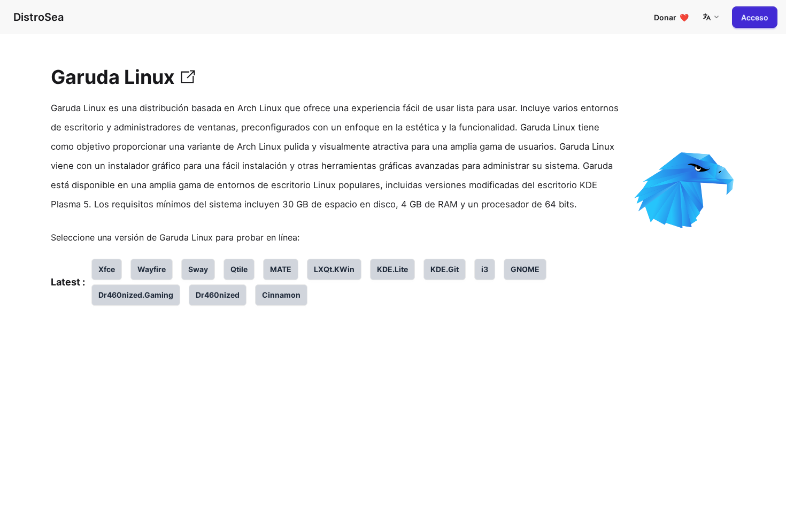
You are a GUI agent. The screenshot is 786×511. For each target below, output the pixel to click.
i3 (484, 269)
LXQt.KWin (334, 269)
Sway (198, 269)
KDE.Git (444, 269)
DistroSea (38, 17)
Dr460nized (218, 294)
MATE (280, 269)
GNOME (525, 269)
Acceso (754, 17)
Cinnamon (281, 294)
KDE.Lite (392, 269)
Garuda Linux (113, 77)
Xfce (106, 269)
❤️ (671, 17)
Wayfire (151, 269)
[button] (710, 17)
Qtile (239, 269)
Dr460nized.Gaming (135, 294)
